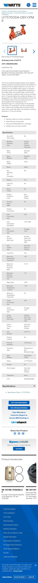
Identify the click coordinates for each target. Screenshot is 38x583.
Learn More (19, 449)
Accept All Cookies (19, 577)
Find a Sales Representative (19, 402)
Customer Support (18, 415)
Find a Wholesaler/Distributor (19, 408)
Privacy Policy (17, 571)
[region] (19, 572)
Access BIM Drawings (18, 418)
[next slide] (32, 50)
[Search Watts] (28, 5)
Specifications (9, 386)
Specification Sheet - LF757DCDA (19, 392)
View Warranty (18, 412)
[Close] (36, 565)
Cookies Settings (7, 577)
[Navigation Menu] (34, 5)
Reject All (31, 577)
